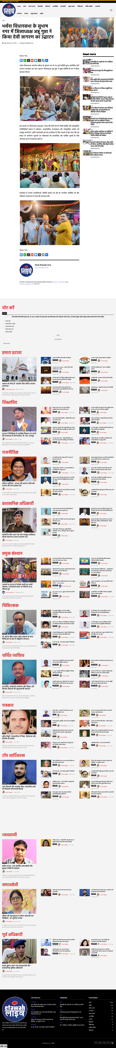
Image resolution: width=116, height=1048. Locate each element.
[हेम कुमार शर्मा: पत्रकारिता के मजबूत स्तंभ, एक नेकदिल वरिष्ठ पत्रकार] (46, 745)
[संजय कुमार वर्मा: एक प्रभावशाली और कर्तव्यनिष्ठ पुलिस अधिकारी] (46, 795)
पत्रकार (4, 733)
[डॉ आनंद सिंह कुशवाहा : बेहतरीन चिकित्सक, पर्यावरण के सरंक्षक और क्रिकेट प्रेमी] (46, 635)
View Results (58, 339)
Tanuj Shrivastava (10, 389)
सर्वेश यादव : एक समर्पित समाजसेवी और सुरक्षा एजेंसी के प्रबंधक (17, 867)
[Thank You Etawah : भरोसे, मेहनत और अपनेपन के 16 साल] (46, 370)
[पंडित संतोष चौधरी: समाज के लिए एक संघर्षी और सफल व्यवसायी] (46, 492)
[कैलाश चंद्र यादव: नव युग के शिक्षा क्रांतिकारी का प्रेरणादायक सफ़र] (46, 410)
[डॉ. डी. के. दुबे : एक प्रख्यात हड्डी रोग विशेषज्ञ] (46, 644)
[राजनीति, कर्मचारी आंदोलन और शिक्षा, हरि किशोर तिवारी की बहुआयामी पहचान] (19, 672)
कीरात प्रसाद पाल (9, 329)
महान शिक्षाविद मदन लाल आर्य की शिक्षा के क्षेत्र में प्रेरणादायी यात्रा (43, 1013)
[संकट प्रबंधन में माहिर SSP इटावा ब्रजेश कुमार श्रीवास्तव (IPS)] (46, 522)
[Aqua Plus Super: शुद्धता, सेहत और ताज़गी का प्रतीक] (46, 594)
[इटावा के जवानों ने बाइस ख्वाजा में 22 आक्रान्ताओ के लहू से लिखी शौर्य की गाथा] (46, 390)
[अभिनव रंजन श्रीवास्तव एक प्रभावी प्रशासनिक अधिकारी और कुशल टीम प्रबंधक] (46, 942)
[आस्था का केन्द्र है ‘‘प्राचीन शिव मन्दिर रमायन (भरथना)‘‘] (19, 369)
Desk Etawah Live (27, 43)
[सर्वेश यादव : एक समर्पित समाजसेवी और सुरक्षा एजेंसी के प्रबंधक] (19, 851)
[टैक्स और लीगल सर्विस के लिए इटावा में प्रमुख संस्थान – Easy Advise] (46, 584)
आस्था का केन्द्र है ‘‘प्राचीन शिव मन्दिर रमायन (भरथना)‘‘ (18, 385)
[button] (111, 10)
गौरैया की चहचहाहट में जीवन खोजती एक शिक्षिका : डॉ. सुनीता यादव (18, 917)
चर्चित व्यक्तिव (5, 683)
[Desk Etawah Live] (26, 270)
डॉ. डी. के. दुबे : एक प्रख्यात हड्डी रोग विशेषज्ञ (42, 1027)
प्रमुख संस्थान (5, 581)
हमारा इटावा (5, 380)
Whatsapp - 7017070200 (58, 282)
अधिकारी (4, 531)
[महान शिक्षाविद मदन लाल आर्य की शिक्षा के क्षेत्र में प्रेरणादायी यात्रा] (46, 763)
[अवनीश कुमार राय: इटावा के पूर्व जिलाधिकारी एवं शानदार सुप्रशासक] (46, 952)
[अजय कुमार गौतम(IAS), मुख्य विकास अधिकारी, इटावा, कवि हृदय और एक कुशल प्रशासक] (46, 531)
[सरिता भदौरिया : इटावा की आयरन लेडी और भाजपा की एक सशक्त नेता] (19, 469)
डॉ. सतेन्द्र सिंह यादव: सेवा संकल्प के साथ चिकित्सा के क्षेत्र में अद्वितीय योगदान (17, 638)
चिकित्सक (4, 633)
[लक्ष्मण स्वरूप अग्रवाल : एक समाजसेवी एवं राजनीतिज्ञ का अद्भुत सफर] (46, 470)
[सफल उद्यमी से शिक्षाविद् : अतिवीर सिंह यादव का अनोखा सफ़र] (46, 421)
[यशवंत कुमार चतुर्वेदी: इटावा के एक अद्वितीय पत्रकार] (46, 723)
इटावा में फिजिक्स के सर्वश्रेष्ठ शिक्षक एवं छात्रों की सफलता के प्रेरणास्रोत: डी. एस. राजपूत (19, 434)
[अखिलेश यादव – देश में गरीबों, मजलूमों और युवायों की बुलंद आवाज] (46, 784)
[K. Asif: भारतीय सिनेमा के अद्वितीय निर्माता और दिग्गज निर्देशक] (46, 673)
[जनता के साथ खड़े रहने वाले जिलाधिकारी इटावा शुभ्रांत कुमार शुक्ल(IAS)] (46, 511)
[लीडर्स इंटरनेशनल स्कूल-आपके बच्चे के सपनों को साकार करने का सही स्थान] (46, 571)
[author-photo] (3, 389)
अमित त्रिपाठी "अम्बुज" (10, 324)
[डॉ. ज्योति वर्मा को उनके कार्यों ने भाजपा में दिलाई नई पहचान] (46, 460)
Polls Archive (6, 343)
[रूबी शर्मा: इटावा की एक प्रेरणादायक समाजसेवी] (46, 892)
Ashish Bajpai (9, 439)
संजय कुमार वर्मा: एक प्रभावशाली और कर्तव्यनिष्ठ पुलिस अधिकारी (16, 967)
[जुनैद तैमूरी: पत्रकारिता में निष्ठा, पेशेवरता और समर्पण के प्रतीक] (19, 722)
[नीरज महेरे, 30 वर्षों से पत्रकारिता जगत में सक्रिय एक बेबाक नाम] (46, 713)
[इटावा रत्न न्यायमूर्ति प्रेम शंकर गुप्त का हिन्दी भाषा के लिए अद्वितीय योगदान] (46, 663)
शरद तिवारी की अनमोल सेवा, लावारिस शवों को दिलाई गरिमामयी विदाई (19, 788)
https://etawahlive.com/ (41, 268)
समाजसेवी (4, 783)
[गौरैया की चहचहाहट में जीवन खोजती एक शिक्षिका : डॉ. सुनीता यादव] (19, 901)
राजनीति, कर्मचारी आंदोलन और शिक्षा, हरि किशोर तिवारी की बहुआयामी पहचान (18, 687)
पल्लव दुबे (8, 321)
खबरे (3, 21)
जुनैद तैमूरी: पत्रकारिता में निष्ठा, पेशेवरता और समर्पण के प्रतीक (19, 737)
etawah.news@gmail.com (26, 284)
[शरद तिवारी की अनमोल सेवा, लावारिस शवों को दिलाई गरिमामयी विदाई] (19, 772)
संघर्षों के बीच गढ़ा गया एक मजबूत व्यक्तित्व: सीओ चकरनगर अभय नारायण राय (19, 536)
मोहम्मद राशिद (9, 332)
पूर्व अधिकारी (55, 796)
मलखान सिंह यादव (10, 326)
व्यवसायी (4, 863)
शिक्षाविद (4, 430)
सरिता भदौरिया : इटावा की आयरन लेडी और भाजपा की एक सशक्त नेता (18, 484)
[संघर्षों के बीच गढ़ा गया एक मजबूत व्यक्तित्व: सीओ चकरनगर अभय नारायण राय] (19, 520)
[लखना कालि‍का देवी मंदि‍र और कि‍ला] (46, 360)
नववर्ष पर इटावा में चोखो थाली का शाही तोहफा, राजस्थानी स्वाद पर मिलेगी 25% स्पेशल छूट (17, 587)
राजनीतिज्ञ (5, 480)
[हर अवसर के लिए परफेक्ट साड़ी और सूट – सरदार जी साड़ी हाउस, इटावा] (46, 561)
